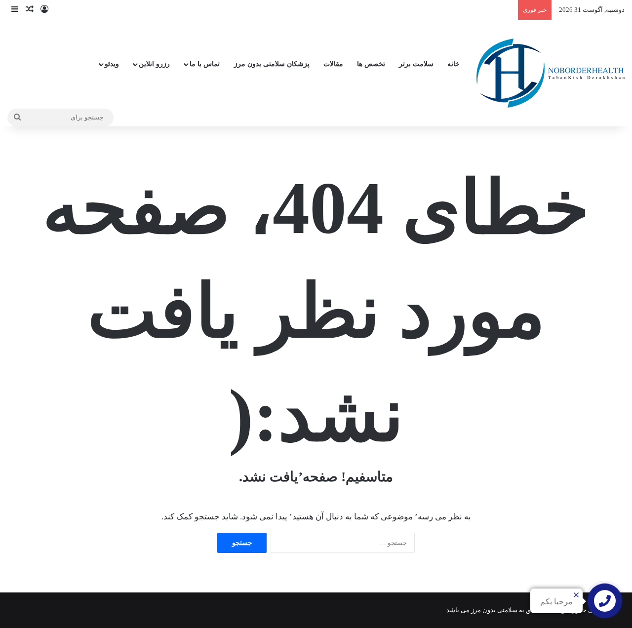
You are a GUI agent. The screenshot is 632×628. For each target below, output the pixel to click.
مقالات (333, 64)
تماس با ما (205, 64)
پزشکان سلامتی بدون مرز (272, 64)
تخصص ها (371, 64)
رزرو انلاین (154, 64)
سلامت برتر (416, 64)
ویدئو (112, 64)
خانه (453, 64)
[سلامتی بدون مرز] (550, 73)
